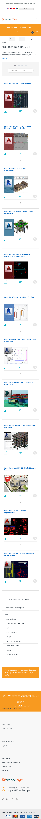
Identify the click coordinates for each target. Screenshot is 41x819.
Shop (12, 39)
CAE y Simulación (12, 632)
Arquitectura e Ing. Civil (15, 623)
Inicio (3, 39)
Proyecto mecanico (13, 654)
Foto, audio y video (13, 646)
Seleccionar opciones (35, 111)
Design (9, 637)
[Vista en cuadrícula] (15, 66)
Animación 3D (11, 619)
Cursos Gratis (6, 725)
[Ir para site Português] (17, 8)
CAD (8, 628)
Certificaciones (6, 766)
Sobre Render (6, 758)
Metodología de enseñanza (11, 762)
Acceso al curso (7, 729)
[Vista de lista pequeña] (26, 66)
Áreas (22, 39)
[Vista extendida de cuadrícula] (19, 66)
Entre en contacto (8, 742)
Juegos (9, 650)
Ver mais (4, 59)
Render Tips (7, 812)
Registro (4, 746)
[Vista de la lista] (22, 66)
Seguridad (5, 770)
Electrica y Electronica (14, 641)
